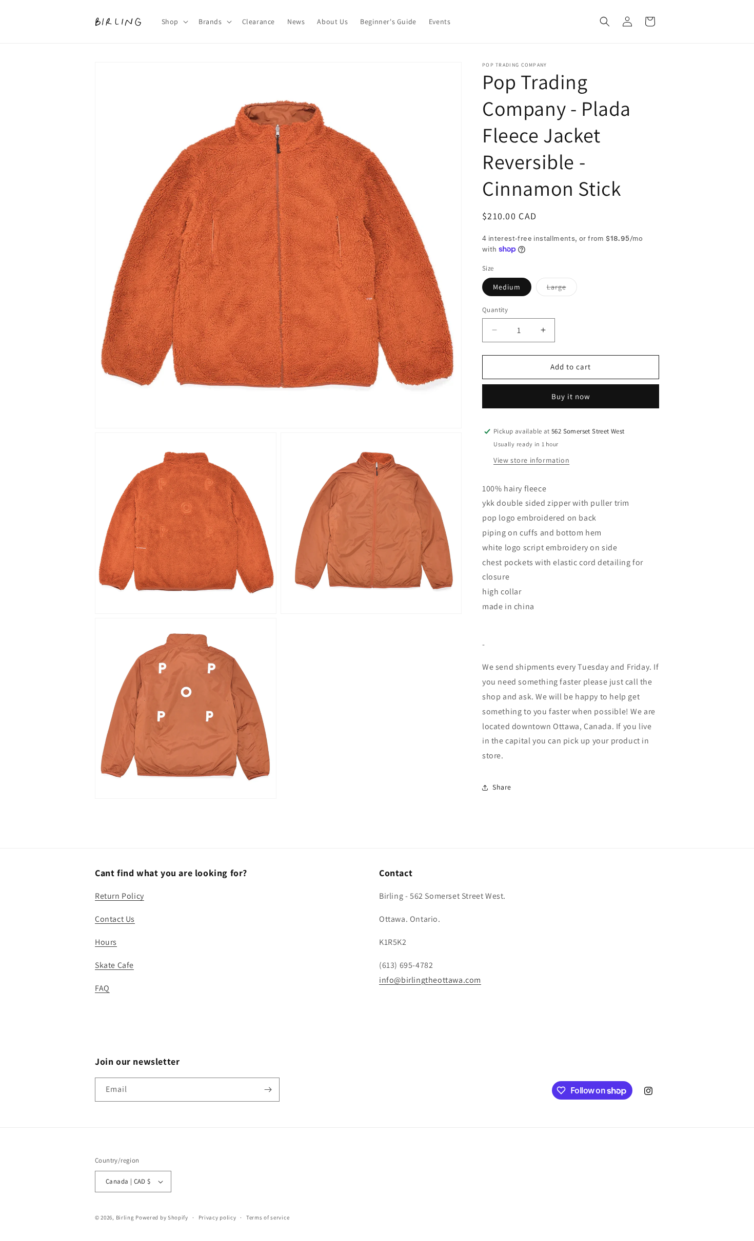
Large (562, 289)
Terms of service (267, 1217)
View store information (531, 460)
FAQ (102, 988)
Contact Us (115, 919)
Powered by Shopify (161, 1217)
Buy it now (570, 396)
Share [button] (501, 787)
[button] (173, 21)
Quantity (495, 309)
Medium (507, 287)
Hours (106, 942)
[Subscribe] (267, 1090)
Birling (125, 1217)
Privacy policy (217, 1217)
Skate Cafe (114, 965)
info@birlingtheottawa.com (430, 980)
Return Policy (119, 896)
